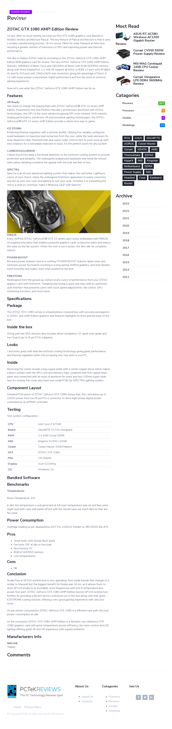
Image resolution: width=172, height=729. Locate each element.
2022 (125, 211)
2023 (125, 203)
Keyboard (156, 178)
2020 (125, 226)
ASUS (138, 138)
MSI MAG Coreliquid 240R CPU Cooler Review (147, 67)
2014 (125, 270)
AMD (154, 149)
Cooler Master (147, 144)
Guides (143, 118)
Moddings (143, 125)
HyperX (128, 160)
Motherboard (132, 166)
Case (142, 178)
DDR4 (148, 166)
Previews (143, 110)
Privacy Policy (32, 707)
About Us (87, 697)
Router (128, 183)
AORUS (129, 144)
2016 (125, 255)
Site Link (12, 643)
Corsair (128, 149)
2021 (125, 218)
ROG (127, 138)
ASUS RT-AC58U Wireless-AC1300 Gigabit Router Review (137, 39)
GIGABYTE (153, 138)
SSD (148, 172)
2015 (125, 262)
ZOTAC (149, 155)
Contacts (87, 701)
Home (17, 707)
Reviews (143, 103)
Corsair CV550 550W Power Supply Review (149, 52)
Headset (129, 178)
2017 (125, 248)
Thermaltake (132, 155)
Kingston (152, 160)
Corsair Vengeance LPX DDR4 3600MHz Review (147, 80)
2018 (125, 240)
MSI (140, 160)
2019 (125, 233)
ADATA (142, 149)
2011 (125, 277)
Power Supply (132, 172)
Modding (114, 711)
